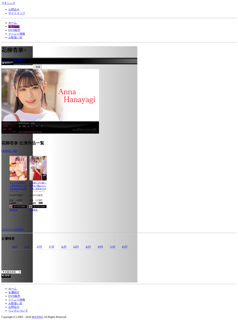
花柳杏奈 (13, 210)
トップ (5, 59)
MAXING (37, 316)
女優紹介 (14, 26)
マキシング (8, 3)
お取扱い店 (15, 37)
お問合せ (14, 9)
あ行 (15, 246)
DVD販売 (14, 30)
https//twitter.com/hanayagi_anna (30, 132)
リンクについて (18, 310)
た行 (51, 246)
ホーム (12, 22)
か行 (27, 246)
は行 (76, 246)
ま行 (88, 246)
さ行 (39, 246)
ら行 (112, 246)
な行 (64, 246)
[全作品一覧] (9, 150)
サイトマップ (16, 13)
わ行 (125, 246)
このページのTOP (12, 229)
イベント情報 (16, 33)
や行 (100, 246)
